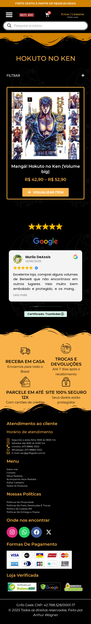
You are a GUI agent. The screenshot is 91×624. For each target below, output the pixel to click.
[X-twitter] (48, 532)
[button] (9, 14)
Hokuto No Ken (45, 58)
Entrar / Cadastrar (72, 14)
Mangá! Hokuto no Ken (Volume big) (45, 169)
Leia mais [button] (20, 295)
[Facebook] (36, 532)
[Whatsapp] (24, 532)
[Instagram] (12, 532)
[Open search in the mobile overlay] (45, 25)
